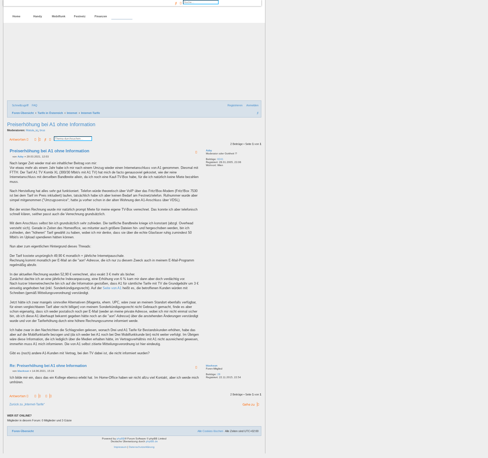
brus (42, 130)
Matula (30, 130)
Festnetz (80, 16)
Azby (209, 150)
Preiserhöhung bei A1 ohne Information (51, 124)
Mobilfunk (58, 16)
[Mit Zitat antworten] (196, 152)
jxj (37, 130)
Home (16, 16)
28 (218, 374)
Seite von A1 (112, 288)
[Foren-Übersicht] (28, 6)
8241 (220, 159)
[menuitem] (33, 105)
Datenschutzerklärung (142, 447)
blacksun (211, 365)
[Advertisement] (134, 62)
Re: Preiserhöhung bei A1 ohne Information (48, 365)
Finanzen (101, 16)
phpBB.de (152, 441)
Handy (37, 16)
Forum (121, 16)
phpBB (121, 438)
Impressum (120, 447)
